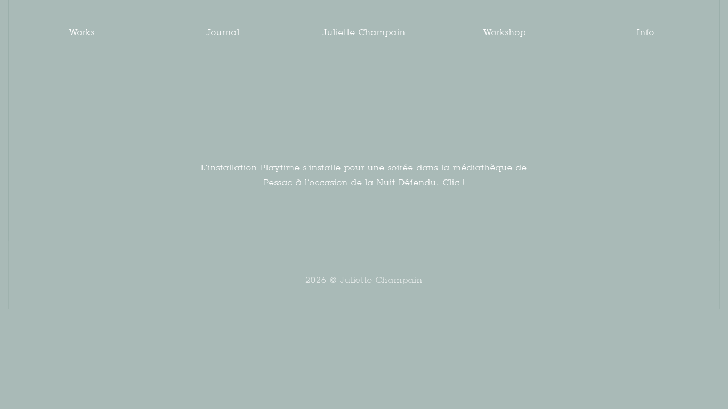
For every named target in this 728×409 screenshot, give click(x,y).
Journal (223, 32)
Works (82, 32)
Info (645, 32)
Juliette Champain (364, 32)
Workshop (504, 32)
